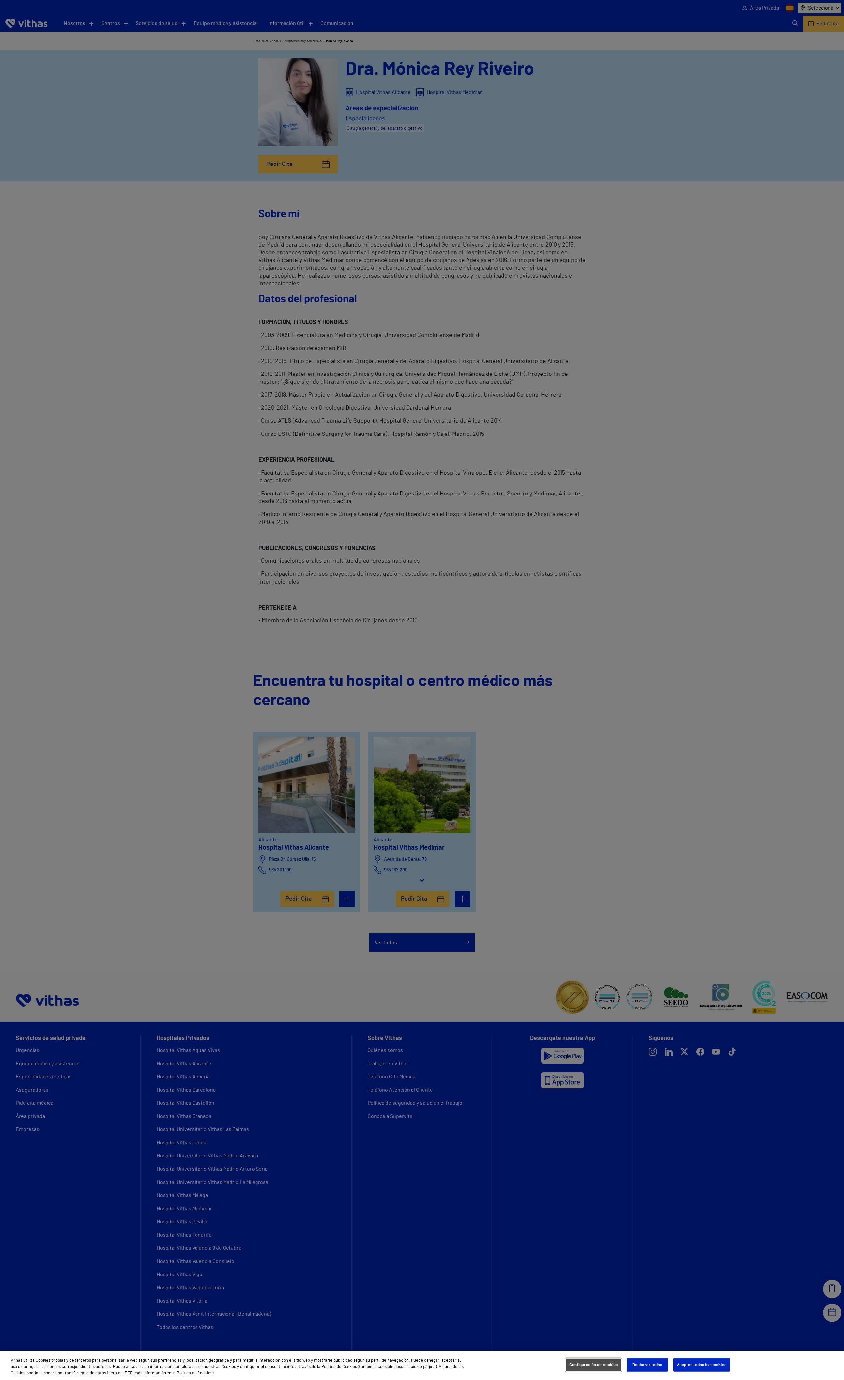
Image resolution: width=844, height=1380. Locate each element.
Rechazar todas (647, 1365)
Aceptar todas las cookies (701, 1365)
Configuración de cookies (593, 1365)
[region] (422, 1365)
